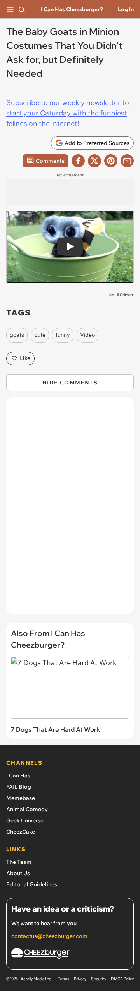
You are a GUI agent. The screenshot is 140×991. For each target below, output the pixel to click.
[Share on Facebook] (78, 160)
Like (25, 358)
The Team (19, 861)
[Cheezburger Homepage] (70, 955)
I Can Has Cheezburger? (72, 9)
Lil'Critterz (124, 294)
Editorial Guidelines (31, 884)
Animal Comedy (27, 809)
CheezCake (20, 831)
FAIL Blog (18, 786)
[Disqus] (70, 509)
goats (17, 334)
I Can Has (18, 775)
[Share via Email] (127, 160)
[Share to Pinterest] (110, 160)
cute (40, 334)
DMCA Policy (122, 978)
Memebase (20, 798)
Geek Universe (25, 820)
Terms (63, 978)
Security (98, 978)
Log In (126, 9)
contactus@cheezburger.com (49, 935)
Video (87, 334)
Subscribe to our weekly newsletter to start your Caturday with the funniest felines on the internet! (67, 113)
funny (63, 334)
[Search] (22, 9)
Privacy (80, 978)
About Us (18, 873)
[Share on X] (94, 160)
